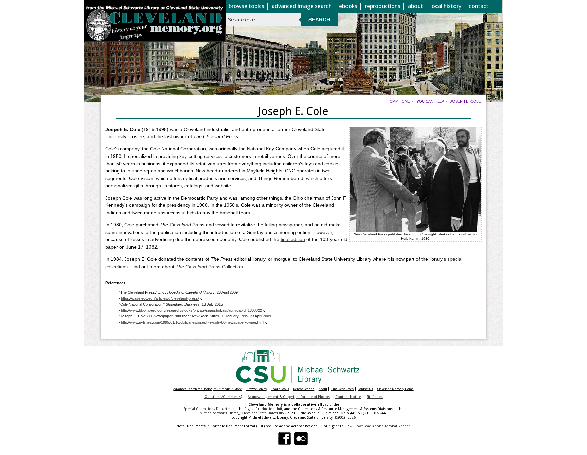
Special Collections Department (210, 409)
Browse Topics (256, 389)
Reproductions (303, 389)
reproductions (383, 6)
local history (445, 6)
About (323, 389)
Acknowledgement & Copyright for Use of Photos (289, 397)
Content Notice (348, 397)
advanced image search (302, 6)
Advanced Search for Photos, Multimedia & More (207, 389)
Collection (209, 266)
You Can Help (430, 101)
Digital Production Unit (263, 409)
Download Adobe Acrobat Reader (382, 426)
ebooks (348, 6)
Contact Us (365, 389)
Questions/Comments (222, 397)
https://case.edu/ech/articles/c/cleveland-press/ (160, 298)
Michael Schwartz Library (219, 413)
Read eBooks (280, 389)
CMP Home (400, 101)
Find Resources (342, 389)
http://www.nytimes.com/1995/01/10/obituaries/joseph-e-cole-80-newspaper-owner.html (192, 322)
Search (319, 19)
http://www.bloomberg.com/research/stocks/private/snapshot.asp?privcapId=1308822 (191, 310)
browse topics (246, 6)
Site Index (375, 397)
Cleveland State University (263, 413)
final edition (293, 239)
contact (478, 6)
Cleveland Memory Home (395, 389)
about (415, 6)
